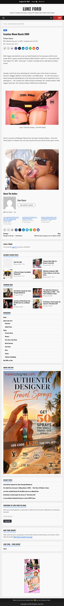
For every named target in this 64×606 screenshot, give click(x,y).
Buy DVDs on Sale (8, 360)
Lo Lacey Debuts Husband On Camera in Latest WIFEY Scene (19, 498)
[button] (3, 18)
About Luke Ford (7, 321)
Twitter (7, 354)
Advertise (7, 323)
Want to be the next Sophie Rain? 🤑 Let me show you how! (31, 600)
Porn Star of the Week (11, 340)
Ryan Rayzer (9, 38)
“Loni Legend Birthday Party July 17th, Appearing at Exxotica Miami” (11, 218)
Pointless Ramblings (10, 357)
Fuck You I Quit (7, 263)
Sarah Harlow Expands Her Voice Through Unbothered (7, 292)
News (5, 30)
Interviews (8, 347)
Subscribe (7, 521)
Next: (47, 235)
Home (4, 317)
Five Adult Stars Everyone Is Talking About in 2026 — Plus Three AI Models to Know (37, 292)
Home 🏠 (34, 1)
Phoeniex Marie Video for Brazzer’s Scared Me (37, 263)
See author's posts (26, 205)
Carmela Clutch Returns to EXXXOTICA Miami (29, 218)
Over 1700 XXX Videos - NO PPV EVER (32, 127)
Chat (59, 18)
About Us (41, 1)
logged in (14, 247)
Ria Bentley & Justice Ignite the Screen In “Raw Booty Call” (37, 303)
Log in (5, 549)
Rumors (7, 336)
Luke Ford (32, 9)
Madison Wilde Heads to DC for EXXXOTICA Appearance (49, 218)
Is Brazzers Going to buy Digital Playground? (7, 274)
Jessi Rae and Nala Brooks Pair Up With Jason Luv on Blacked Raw (7, 303)
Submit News (8, 327)
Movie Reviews (9, 343)
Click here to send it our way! (22, 537)
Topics (5, 330)
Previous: (12, 235)
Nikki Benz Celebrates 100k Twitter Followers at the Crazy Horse (37, 274)
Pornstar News (9, 333)
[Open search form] (51, 17)
